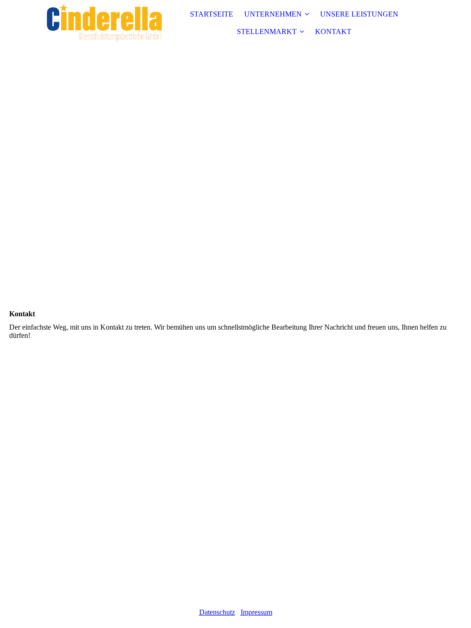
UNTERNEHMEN (273, 14)
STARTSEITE (211, 14)
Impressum (256, 612)
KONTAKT (333, 31)
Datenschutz (217, 612)
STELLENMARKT (267, 31)
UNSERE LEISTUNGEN (359, 14)
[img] (104, 23)
